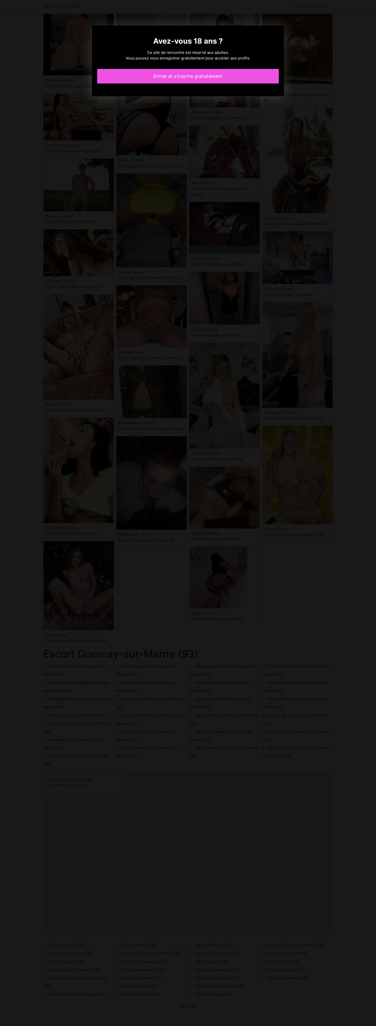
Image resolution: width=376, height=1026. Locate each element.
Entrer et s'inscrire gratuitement (188, 76)
